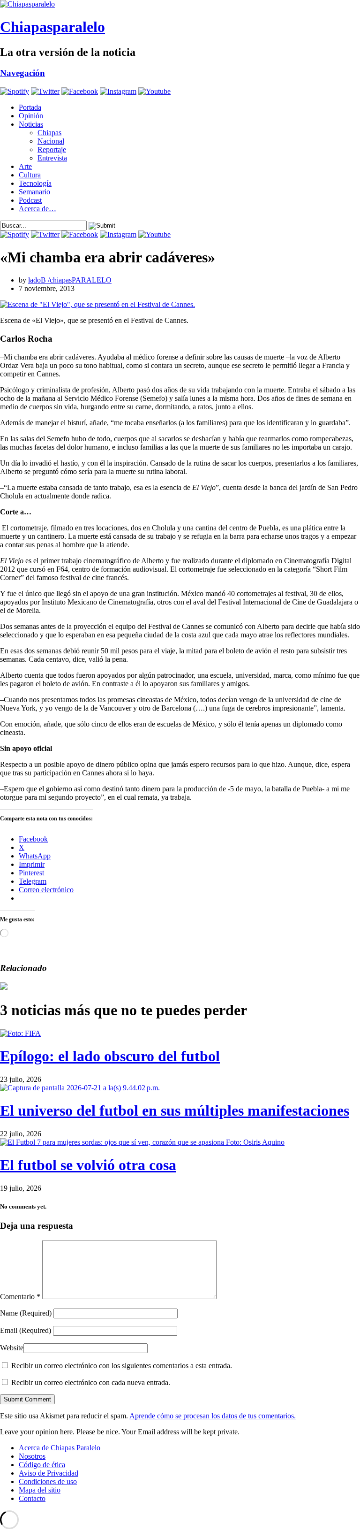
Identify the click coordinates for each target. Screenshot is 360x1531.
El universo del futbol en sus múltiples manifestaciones (174, 1110)
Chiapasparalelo (52, 26)
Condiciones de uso (48, 1481)
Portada (30, 107)
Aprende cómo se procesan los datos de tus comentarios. (212, 1416)
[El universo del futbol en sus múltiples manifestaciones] (80, 1088)
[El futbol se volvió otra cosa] (142, 1142)
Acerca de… (37, 209)
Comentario (20, 1297)
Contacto (32, 1498)
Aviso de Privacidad (48, 1473)
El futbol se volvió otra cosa (88, 1164)
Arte (25, 166)
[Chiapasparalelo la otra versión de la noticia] (180, 4)
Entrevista (52, 158)
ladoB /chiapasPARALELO (70, 280)
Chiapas (49, 133)
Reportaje (52, 149)
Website (11, 1348)
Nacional (51, 141)
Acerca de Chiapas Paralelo (59, 1448)
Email (25, 1330)
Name (26, 1313)
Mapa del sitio (39, 1490)
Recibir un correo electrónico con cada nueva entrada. (90, 1382)
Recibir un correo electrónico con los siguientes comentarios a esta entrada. (121, 1366)
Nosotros (32, 1456)
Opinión (31, 116)
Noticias (31, 124)
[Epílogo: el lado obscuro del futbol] (20, 1033)
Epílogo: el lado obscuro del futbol (110, 1056)
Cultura (30, 175)
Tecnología (35, 183)
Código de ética (42, 1465)
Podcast (30, 200)
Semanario (34, 192)
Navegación (22, 73)
